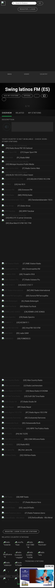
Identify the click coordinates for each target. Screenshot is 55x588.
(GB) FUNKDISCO (23, 339)
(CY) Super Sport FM (28, 152)
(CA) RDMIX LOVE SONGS (34, 312)
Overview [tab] (7, 113)
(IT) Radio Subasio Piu (31, 280)
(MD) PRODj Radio (25, 195)
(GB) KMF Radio (22, 497)
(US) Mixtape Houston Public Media (20, 164)
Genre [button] (27, 74)
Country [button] (44, 74)
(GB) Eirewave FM (25, 190)
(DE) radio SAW (22, 333)
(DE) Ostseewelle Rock (31, 423)
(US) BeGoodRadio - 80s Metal (40, 518)
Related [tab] (20, 113)
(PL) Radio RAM (23, 158)
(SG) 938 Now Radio (28, 455)
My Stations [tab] (34, 113)
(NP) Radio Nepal (24, 407)
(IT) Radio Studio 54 (28, 402)
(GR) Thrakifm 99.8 (27, 274)
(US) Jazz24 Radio (26, 508)
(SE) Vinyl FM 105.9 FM (31, 328)
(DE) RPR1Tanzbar (26, 211)
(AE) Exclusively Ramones (35, 418)
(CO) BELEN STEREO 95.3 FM (38, 179)
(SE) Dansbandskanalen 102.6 (40, 200)
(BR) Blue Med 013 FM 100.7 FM (18, 223)
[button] (27, 9)
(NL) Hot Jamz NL (25, 450)
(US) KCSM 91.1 (22, 322)
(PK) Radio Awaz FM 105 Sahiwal (19, 148)
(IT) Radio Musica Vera (32, 502)
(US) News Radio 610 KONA (37, 391)
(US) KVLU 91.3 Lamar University (19, 218)
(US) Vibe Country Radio (32, 380)
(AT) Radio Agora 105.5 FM (36, 412)
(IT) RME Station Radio (32, 264)
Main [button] (10, 74)
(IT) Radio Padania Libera (35, 513)
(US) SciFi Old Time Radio (34, 396)
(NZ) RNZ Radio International (38, 290)
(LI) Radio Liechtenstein (33, 386)
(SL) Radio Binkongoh (30, 301)
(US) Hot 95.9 (19, 184)
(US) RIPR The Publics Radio (37, 428)
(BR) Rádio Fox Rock (28, 306)
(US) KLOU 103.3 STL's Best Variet (19, 175)
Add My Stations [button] (11, 96)
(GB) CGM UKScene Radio (34, 439)
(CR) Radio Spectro (27, 317)
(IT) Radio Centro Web (31, 168)
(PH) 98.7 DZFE (22, 434)
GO (40, 3)
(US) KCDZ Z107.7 (25, 285)
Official (27, 96)
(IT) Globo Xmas (24, 206)
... (37, 96)
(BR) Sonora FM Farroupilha (37, 296)
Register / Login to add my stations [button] (21, 531)
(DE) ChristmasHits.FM (31, 269)
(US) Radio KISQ (23, 445)
